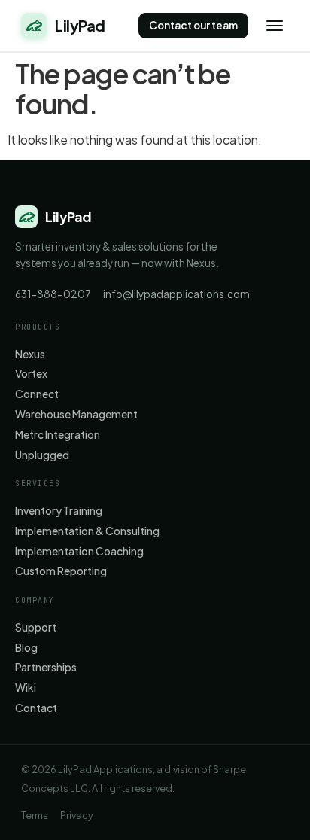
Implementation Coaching (79, 551)
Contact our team (193, 25)
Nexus (30, 354)
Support (35, 627)
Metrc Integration (57, 434)
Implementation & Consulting (87, 531)
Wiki (25, 687)
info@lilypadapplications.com (176, 294)
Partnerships (46, 667)
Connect (37, 394)
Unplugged (42, 455)
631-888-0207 (53, 294)
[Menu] (274, 25)
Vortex (31, 373)
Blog (26, 647)
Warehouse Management (76, 414)
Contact (36, 708)
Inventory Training (58, 510)
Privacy (76, 815)
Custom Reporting (61, 571)
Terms (34, 815)
